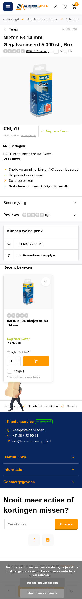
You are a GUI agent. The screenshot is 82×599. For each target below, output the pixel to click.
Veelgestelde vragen (28, 430)
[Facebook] (34, 540)
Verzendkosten (28, 135)
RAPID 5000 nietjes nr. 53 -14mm (27, 323)
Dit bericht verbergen (42, 582)
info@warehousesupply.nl (36, 255)
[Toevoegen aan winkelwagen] (36, 361)
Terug (13, 29)
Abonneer (66, 524)
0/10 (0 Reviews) (37, 51)
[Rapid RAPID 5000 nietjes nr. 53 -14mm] (28, 292)
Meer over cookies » (42, 593)
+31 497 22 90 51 (29, 244)
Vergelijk (66, 51)
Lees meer (11, 158)
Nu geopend (43, 421)
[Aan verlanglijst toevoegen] (45, 281)
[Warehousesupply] (32, 7)
